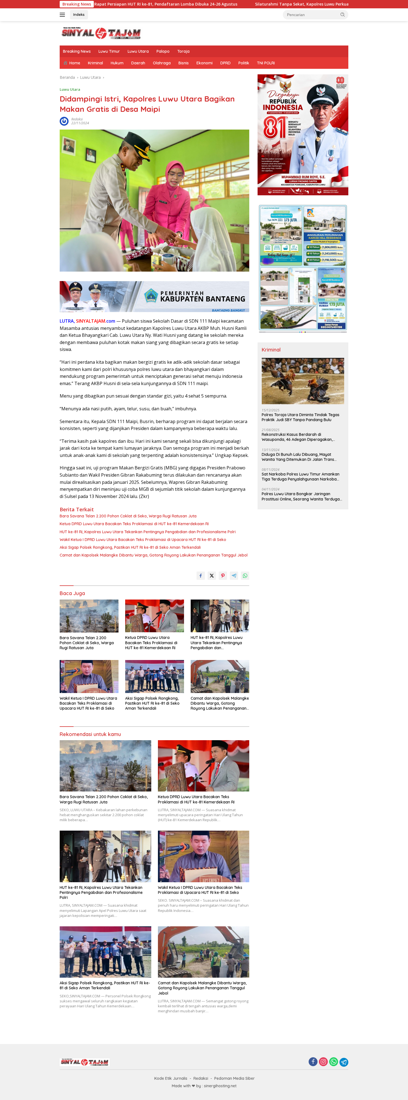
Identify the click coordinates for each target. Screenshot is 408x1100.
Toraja (183, 51)
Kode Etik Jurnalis (170, 1078)
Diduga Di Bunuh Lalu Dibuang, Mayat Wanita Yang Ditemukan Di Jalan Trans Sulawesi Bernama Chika (298, 457)
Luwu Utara (138, 51)
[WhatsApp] (333, 1062)
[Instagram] (323, 1062)
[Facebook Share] (201, 576)
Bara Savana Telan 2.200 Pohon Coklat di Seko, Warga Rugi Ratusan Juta (128, 516)
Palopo (163, 51)
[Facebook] (313, 1062)
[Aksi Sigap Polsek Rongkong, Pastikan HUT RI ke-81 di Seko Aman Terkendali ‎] (154, 676)
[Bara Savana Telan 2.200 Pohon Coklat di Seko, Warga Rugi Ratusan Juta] (89, 616)
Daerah (138, 62)
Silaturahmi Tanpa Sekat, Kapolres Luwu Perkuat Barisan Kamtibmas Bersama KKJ (265, 4)
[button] (342, 14)
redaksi (77, 119)
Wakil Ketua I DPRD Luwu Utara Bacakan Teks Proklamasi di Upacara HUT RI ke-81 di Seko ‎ (143, 539)
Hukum (117, 62)
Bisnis (183, 62)
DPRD (225, 62)
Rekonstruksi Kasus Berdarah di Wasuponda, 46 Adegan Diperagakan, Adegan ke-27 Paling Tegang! (297, 437)
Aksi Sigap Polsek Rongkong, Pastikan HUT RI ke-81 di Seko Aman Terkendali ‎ (131, 547)
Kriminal (95, 62)
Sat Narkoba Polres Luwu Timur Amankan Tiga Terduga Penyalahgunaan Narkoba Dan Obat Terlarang (300, 477)
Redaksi (200, 1078)
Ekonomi (205, 62)
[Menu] (63, 14)
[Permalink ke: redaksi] (64, 120)
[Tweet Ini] (212, 576)
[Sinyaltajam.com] (101, 33)
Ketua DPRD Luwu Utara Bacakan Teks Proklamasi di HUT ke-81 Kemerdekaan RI (134, 523)
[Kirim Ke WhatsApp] (245, 576)
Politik (243, 62)
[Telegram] (343, 1062)
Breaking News (77, 51)
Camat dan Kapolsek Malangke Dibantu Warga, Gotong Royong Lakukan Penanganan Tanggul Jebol (154, 555)
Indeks (79, 14)
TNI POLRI (266, 62)
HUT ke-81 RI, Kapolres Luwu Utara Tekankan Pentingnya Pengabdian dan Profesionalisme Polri (148, 531)
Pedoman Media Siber (234, 1078)
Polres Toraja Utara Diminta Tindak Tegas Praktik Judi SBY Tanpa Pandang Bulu (300, 417)
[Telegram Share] (234, 576)
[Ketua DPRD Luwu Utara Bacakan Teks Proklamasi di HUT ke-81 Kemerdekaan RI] (154, 616)
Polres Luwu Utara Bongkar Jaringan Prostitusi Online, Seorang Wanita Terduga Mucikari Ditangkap (301, 496)
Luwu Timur (109, 51)
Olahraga (162, 62)
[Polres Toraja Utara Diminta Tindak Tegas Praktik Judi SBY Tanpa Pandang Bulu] (303, 381)
